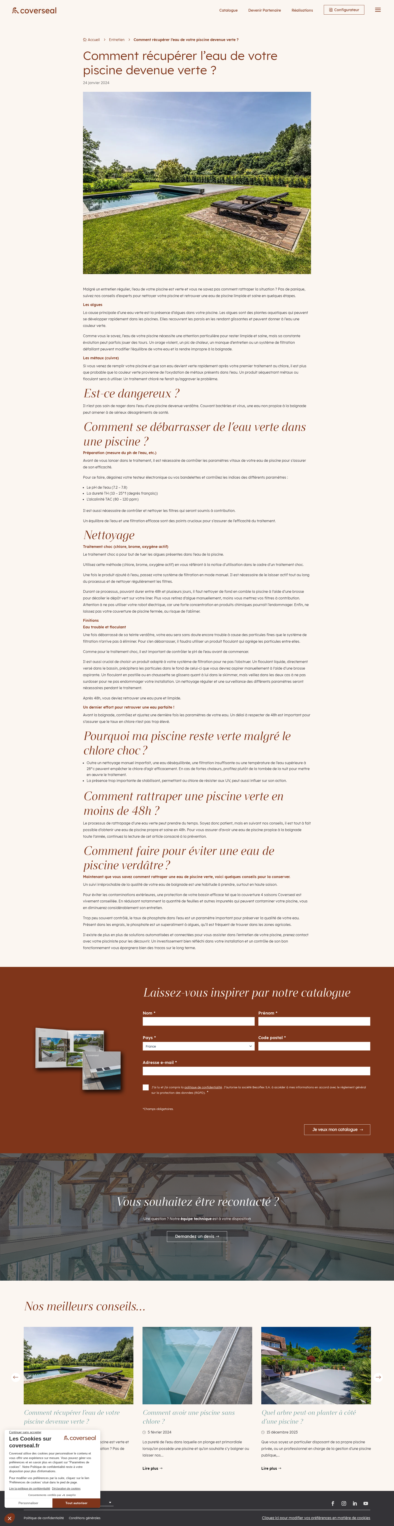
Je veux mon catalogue (335, 1129)
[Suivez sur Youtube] (365, 1503)
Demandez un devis (194, 1236)
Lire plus (150, 1468)
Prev (15, 1377)
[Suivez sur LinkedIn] (354, 1503)
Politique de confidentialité (44, 1518)
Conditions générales (85, 1518)
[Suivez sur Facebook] (332, 1503)
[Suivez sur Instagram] (343, 1503)
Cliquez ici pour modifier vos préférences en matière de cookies (316, 1518)
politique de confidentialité (203, 1087)
